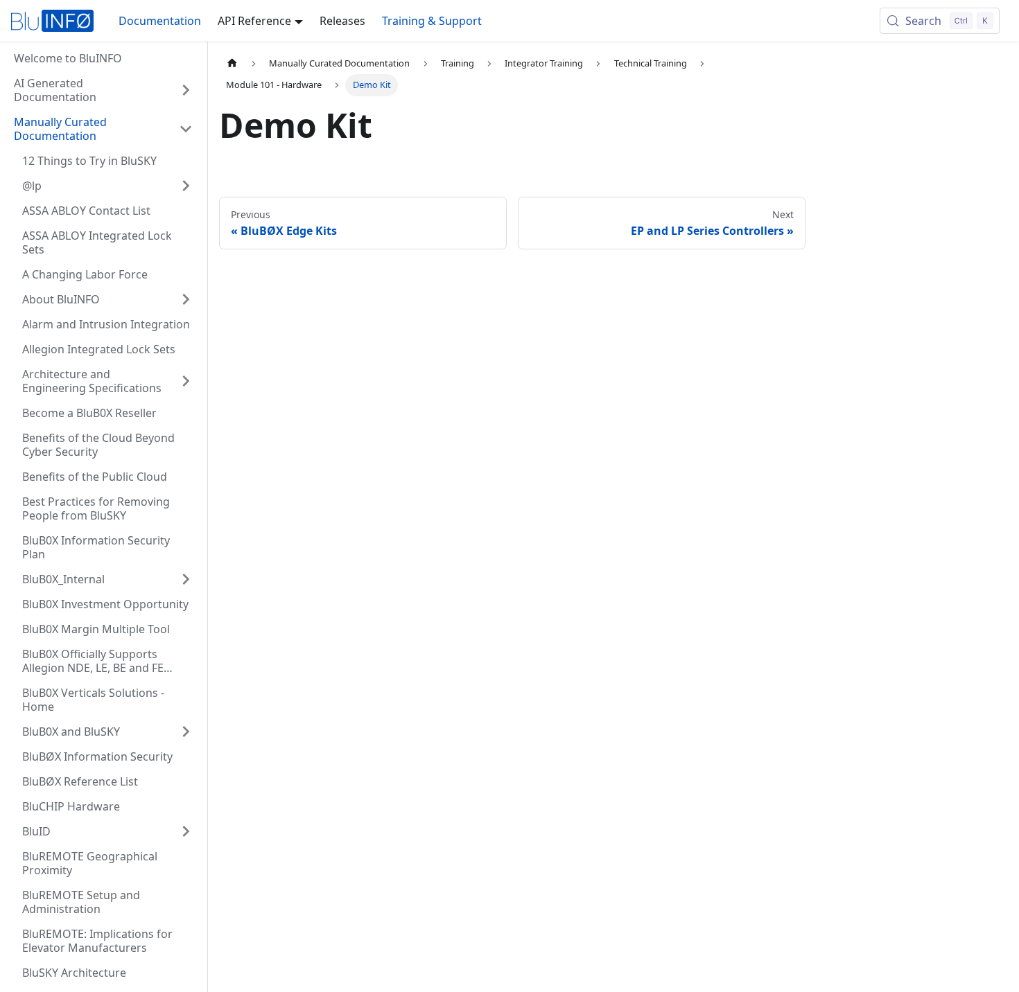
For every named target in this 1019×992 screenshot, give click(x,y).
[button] (103, 129)
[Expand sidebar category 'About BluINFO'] (186, 299)
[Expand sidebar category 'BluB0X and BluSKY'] (186, 731)
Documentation (160, 20)
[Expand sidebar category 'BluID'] (186, 831)
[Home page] (232, 63)
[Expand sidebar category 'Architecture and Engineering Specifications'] (186, 381)
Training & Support (432, 20)
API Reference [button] (254, 20)
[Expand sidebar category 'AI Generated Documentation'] (186, 90)
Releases (342, 20)
